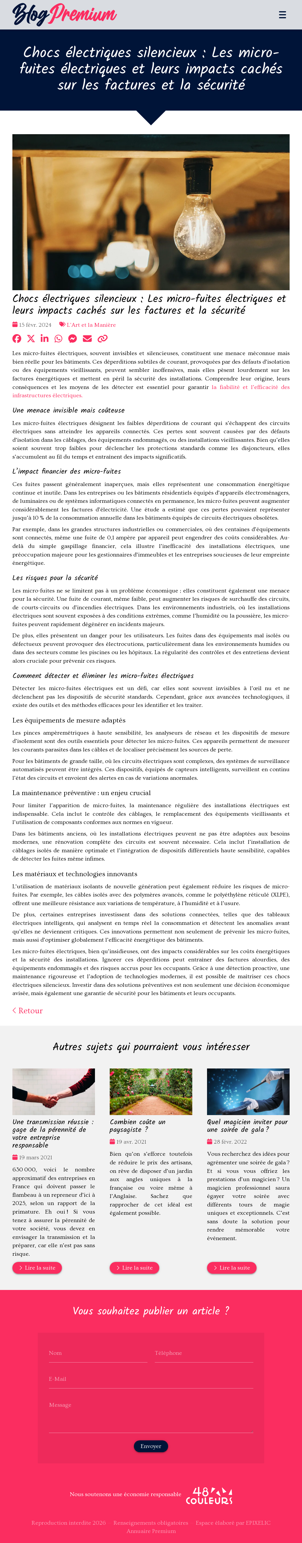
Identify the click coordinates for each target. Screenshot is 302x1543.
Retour (30, 1010)
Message (60, 1404)
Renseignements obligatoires (151, 1523)
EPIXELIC (258, 1523)
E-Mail (57, 1378)
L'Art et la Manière (91, 325)
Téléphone (168, 1353)
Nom (55, 1353)
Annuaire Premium (151, 1531)
